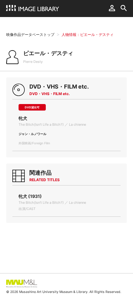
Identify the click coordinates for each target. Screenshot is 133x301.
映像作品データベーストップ (30, 34)
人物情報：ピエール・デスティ (88, 34)
